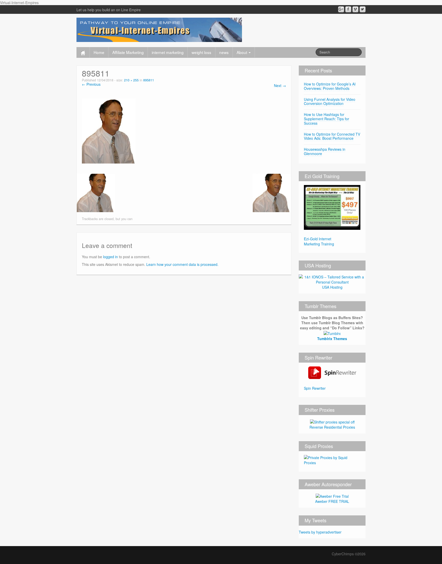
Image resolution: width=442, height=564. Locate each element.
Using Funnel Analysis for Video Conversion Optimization (329, 101)
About (242, 52)
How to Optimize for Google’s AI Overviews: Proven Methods (330, 86)
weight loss (201, 52)
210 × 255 (131, 80)
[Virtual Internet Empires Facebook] (348, 9)
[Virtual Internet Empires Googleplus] (341, 9)
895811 (148, 80)
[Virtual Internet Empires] (159, 29)
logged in (110, 256)
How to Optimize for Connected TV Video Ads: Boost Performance (332, 136)
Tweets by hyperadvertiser (320, 532)
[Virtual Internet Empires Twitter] (363, 9)
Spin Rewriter (315, 388)
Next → (280, 85)
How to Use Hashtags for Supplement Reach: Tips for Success (326, 119)
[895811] (109, 130)
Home (99, 52)
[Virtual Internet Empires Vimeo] (355, 9)
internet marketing (168, 52)
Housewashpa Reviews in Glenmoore (324, 151)
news (224, 52)
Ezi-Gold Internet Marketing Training (319, 241)
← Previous (91, 84)
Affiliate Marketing (128, 52)
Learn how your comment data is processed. (182, 264)
